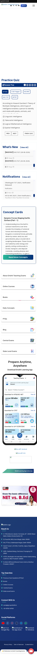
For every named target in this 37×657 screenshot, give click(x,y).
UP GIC (5, 92)
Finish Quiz (29, 133)
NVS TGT (6, 97)
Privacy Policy (8, 644)
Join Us (24, 5)
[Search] (13, 6)
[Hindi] (18, 6)
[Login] (16, 6)
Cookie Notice (29, 644)
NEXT (14, 133)
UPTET (15, 97)
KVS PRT (26, 92)
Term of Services (19, 644)
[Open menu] (34, 5)
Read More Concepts (18, 257)
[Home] (11, 6)
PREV (8, 133)
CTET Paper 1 (15, 92)
